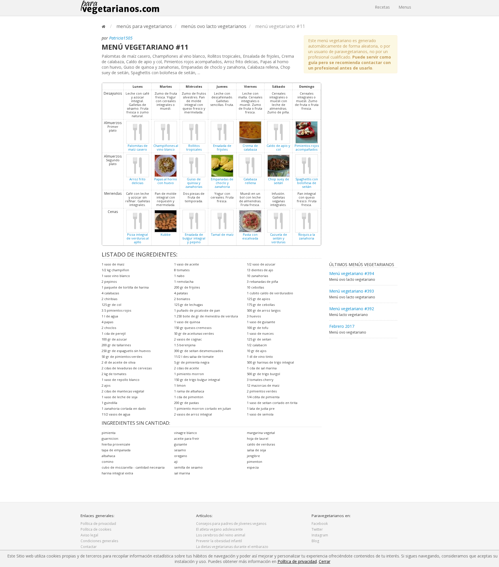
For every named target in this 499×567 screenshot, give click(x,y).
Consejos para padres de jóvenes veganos (231, 523)
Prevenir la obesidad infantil (219, 540)
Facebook (320, 523)
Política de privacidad (98, 523)
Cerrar (324, 561)
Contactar (89, 546)
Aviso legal (89, 535)
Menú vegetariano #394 (351, 273)
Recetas (382, 7)
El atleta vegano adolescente (219, 529)
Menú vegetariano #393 (351, 291)
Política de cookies (96, 529)
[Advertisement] (352, 169)
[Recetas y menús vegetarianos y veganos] (120, 7)
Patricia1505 (121, 38)
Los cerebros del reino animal (220, 535)
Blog (315, 540)
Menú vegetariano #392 (351, 308)
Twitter (317, 529)
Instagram (320, 535)
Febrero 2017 (341, 326)
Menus (405, 7)
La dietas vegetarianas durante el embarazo (232, 546)
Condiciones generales (99, 540)
